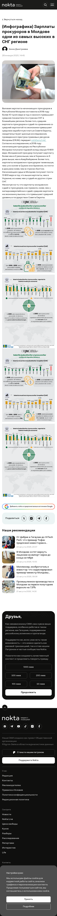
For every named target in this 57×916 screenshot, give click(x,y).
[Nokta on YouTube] (18, 727)
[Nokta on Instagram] (32, 727)
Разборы (7, 834)
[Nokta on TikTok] (25, 727)
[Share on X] (24, 518)
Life (4, 853)
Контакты (7, 781)
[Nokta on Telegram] (11, 727)
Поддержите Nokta (28, 760)
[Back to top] (4, 707)
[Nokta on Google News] (4, 727)
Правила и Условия (12, 790)
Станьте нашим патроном (30, 752)
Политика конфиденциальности (20, 795)
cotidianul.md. (38, 140)
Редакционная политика (15, 800)
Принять (28, 899)
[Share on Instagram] (31, 518)
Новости (6, 814)
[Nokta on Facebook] (39, 727)
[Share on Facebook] (46, 518)
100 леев (16, 684)
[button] (45, 4)
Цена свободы (10, 824)
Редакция (7, 776)
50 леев (41, 684)
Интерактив (9, 848)
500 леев (16, 676)
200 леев (40, 676)
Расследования (10, 838)
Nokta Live (7, 819)
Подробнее (28, 907)
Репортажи (8, 843)
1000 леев (28, 667)
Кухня (5, 829)
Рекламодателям (11, 785)
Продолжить (28, 692)
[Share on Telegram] (38, 518)
